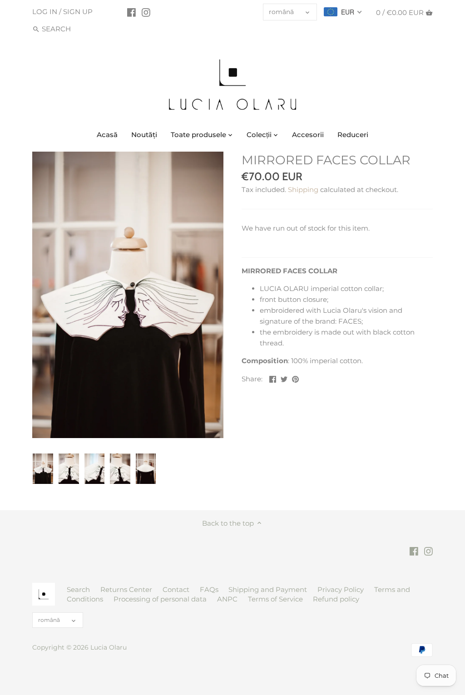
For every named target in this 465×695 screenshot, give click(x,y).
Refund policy (336, 599)
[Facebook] (131, 12)
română (281, 11)
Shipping (303, 189)
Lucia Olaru (108, 647)
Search (78, 589)
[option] (43, 469)
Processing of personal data (160, 599)
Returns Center (126, 589)
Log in (44, 11)
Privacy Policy (340, 589)
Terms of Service (275, 599)
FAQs (209, 589)
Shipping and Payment (267, 589)
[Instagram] (146, 12)
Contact (176, 589)
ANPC (227, 599)
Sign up (78, 11)
